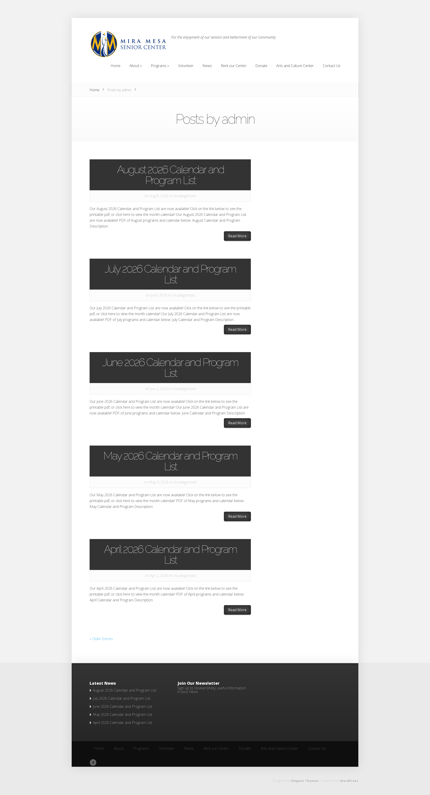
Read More (237, 236)
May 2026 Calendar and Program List (170, 461)
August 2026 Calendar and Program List (170, 174)
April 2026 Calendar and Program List (170, 554)
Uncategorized (184, 195)
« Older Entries (101, 638)
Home (94, 89)
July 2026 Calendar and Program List (170, 274)
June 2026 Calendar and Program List (170, 367)
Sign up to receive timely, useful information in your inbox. (212, 690)
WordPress (349, 781)
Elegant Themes (305, 781)
